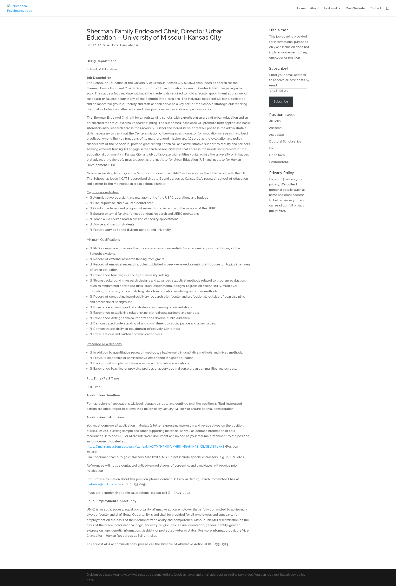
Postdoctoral (279, 162)
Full (136, 45)
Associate (126, 45)
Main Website (355, 8)
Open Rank (277, 155)
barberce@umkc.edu (102, 484)
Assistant (276, 128)
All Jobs (112, 45)
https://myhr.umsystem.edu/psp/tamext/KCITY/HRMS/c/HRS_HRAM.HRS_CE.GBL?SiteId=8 (155, 446)
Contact (375, 8)
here (282, 211)
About (314, 8)
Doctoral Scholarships (285, 141)
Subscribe (281, 101)
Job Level (330, 8)
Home (301, 8)
